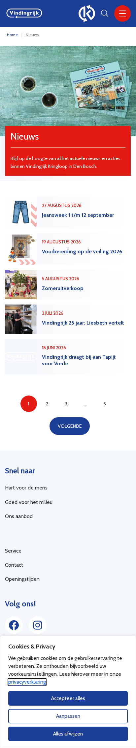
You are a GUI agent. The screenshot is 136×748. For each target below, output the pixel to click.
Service (13, 551)
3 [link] (66, 404)
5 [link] (104, 404)
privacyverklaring (27, 682)
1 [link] (28, 404)
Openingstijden (22, 579)
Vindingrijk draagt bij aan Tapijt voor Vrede (79, 360)
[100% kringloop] (87, 13)
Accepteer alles (68, 698)
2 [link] (47, 404)
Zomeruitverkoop (63, 288)
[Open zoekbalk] (104, 13)
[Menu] (122, 13)
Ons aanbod (19, 516)
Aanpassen (68, 716)
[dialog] (68, 692)
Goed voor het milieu (28, 502)
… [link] (85, 404)
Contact (14, 565)
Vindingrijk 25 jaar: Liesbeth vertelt (83, 323)
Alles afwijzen (68, 734)
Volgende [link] (70, 426)
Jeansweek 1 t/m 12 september (78, 215)
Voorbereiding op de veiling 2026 (82, 251)
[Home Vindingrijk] (24, 13)
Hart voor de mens (26, 488)
